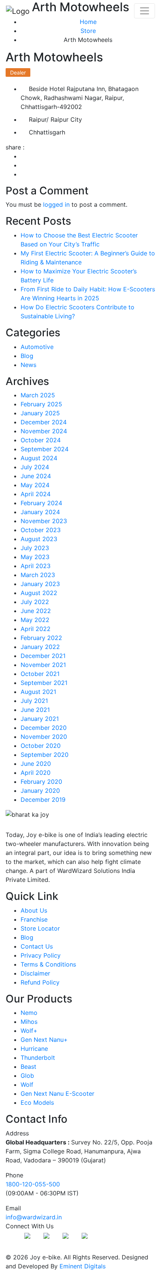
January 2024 (40, 512)
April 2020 (36, 772)
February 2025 (41, 404)
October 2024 (41, 440)
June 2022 (36, 611)
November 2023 (44, 521)
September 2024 (45, 449)
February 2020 (41, 781)
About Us (34, 910)
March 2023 (38, 575)
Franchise (34, 919)
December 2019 (43, 799)
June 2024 (36, 476)
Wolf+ (29, 1030)
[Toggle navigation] (144, 10)
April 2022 (36, 629)
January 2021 (40, 718)
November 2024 (44, 431)
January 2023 (40, 584)
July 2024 (35, 467)
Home (88, 21)
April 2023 (36, 566)
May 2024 (35, 485)
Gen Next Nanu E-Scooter (57, 1093)
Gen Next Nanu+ (44, 1039)
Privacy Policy (41, 955)
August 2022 (39, 593)
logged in (56, 204)
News (28, 364)
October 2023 (41, 530)
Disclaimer (35, 973)
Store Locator (40, 928)
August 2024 (39, 458)
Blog (27, 356)
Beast (28, 1066)
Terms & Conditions (48, 964)
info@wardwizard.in (34, 1217)
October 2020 (41, 745)
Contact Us (37, 946)
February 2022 (41, 637)
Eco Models (37, 1102)
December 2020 (44, 727)
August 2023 (39, 539)
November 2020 (44, 736)
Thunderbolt (38, 1057)
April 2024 (36, 494)
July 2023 (35, 548)
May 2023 (35, 557)
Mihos (29, 1021)
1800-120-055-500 (33, 1184)
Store (88, 30)
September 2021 (44, 682)
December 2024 (44, 422)
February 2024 (41, 503)
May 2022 (35, 620)
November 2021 (43, 664)
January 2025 (40, 413)
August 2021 (38, 691)
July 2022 (35, 602)
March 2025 (38, 395)
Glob (27, 1075)
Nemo (29, 1012)
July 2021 (34, 700)
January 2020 (40, 790)
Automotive (37, 347)
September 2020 (45, 754)
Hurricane (34, 1048)
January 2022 (40, 646)
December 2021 (43, 655)
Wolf (27, 1084)
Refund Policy (40, 982)
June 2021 (35, 709)
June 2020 (36, 763)
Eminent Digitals (83, 1266)
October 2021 (40, 673)
